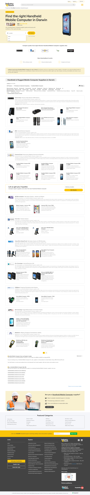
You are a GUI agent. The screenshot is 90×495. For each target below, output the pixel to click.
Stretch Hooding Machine (70, 420)
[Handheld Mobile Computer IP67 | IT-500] (69, 171)
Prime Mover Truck (49, 422)
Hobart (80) (44, 89)
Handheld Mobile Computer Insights (15, 93)
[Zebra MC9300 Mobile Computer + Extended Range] (19, 226)
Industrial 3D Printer (51, 90)
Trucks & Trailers (47, 460)
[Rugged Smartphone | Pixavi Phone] (19, 106)
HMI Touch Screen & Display (40, 90)
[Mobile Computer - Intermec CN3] (19, 204)
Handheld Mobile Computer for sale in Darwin (16, 382)
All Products (9, 85)
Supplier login (16, 464)
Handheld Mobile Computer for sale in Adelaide (16, 380)
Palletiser (47, 418)
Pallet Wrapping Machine (31, 425)
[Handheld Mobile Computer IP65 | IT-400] (19, 171)
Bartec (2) (45, 88)
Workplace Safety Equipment (49, 471)
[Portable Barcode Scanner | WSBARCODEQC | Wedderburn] (44, 338)
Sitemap (9, 458)
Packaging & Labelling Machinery (50, 449)
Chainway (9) (21, 88)
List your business (16, 461)
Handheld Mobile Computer (37, 85)
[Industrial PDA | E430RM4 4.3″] (19, 271)
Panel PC (73, 90)
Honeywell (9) (28, 88)
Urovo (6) (34, 88)
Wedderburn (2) (52, 88)
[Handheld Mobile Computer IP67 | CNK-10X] (19, 162)
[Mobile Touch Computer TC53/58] (44, 248)
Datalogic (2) (39, 88)
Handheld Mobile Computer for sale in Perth (16, 376)
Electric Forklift (29, 418)
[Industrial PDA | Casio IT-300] (44, 204)
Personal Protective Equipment (50, 452)
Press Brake (48, 420)
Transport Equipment (48, 458)
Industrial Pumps (31, 465)
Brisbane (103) (25, 89)
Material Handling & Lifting (49, 443)
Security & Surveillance (48, 454)
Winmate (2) (58, 88)
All (62, 88)
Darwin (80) (57, 89)
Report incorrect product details (74, 386)
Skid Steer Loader (68, 418)
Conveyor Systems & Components (34, 450)
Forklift (27, 423)
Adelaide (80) (51, 89)
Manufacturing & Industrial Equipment (35, 473)
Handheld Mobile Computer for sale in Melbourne (17, 370)
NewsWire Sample (10, 452)
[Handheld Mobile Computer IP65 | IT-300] (44, 171)
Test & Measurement (48, 456)
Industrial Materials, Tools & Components (35, 463)
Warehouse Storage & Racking (50, 462)
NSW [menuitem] (9, 36)
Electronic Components (32, 456)
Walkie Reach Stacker (69, 425)
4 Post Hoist (9, 419)
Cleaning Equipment (32, 447)
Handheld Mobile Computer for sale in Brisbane (16, 372)
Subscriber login (16, 467)
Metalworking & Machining (49, 445)
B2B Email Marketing (11, 450)
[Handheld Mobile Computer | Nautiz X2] (19, 139)
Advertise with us (10, 454)
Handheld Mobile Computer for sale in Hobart (16, 378)
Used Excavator (68, 422)
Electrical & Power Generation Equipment (35, 454)
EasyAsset (74, 463)
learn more (49, 407)
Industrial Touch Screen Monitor (63, 90)
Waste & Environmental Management (51, 463)
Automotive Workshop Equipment (34, 445)
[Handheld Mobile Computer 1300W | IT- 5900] (44, 162)
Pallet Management (48, 450)
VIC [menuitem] (9, 38)
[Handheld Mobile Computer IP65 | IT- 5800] (69, 162)
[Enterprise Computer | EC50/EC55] (69, 116)
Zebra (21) (16, 88)
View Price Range (31, 36)
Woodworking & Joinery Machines (50, 467)
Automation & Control (32, 443)
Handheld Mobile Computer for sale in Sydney (16, 374)
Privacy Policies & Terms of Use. (34, 493)
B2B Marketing (10, 449)
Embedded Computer (20, 90)
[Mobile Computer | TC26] (44, 295)
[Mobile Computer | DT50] (19, 295)
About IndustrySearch (11, 447)
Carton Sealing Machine (12, 422)
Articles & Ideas (10, 445)
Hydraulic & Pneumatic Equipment (34, 462)
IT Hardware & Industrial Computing (21, 85)
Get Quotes (31, 33)
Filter (82, 85)
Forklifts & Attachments (32, 460)
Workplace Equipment (48, 469)
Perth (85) (39, 89)
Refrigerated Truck (49, 423)
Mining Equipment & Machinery (50, 447)
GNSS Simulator (29, 90)
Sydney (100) (32, 89)
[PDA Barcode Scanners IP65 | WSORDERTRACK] (19, 338)
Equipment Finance (30, 420)
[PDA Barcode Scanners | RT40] (44, 116)
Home (8, 443)
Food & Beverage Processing (33, 458)
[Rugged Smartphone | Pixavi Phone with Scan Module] (44, 106)
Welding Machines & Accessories (50, 465)
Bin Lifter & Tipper (11, 420)
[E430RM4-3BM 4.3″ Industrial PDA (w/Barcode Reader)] (44, 271)
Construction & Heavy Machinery (34, 449)
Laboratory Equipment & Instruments (35, 471)
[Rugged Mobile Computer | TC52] (19, 116)
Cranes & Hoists (31, 452)
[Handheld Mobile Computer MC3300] (19, 248)
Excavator (28, 422)
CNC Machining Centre (11, 424)
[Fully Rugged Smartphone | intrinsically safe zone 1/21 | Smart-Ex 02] (19, 317)
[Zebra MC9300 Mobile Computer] (44, 226)
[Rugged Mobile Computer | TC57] (69, 106)
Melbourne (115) (18, 89)
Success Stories (10, 456)
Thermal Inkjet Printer (15, 92)
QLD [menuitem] (9, 40)
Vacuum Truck (68, 423)
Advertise (81, 1)
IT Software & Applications (33, 469)
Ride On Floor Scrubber (51, 425)
